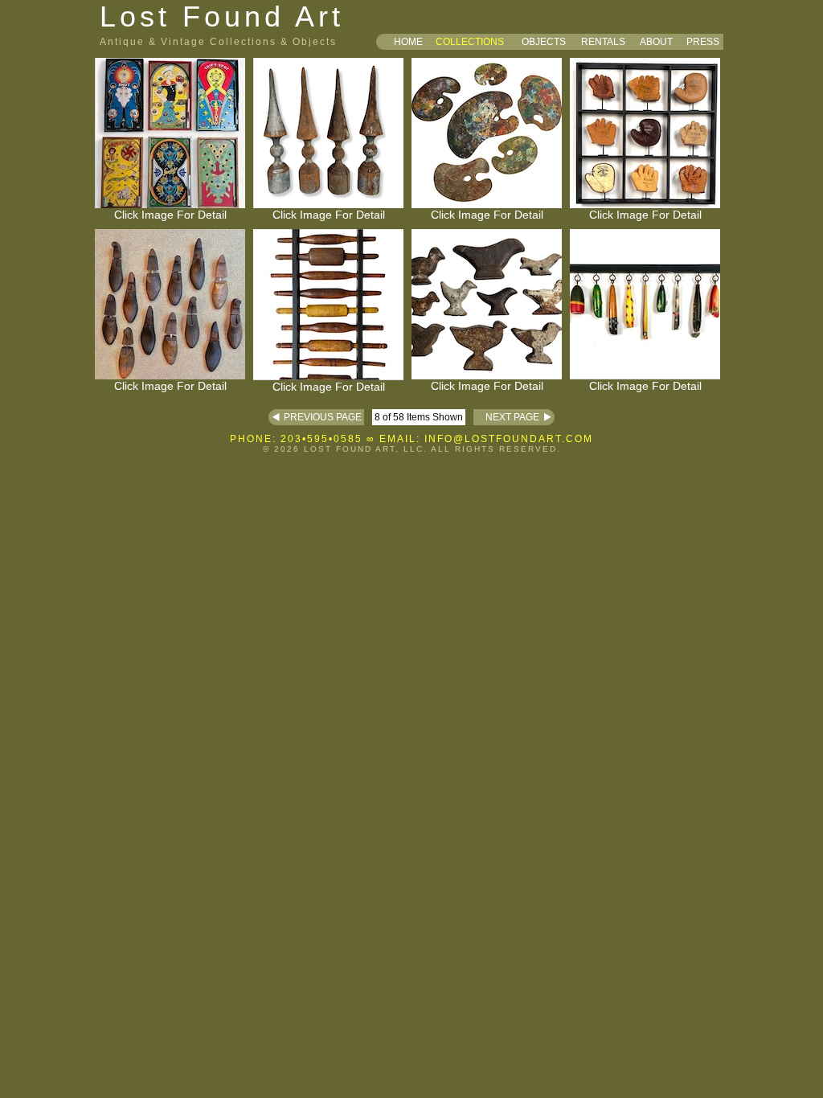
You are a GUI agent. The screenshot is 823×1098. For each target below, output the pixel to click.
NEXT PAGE (506, 417)
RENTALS (603, 41)
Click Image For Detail (170, 214)
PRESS (702, 41)
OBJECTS (544, 41)
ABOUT (656, 41)
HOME (408, 41)
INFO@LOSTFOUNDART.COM (508, 439)
